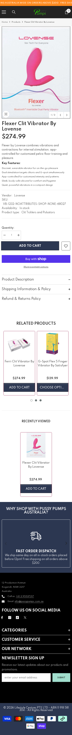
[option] (36, 72)
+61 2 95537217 (25, 596)
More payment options (36, 267)
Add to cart (31, 245)
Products (16, 22)
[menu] (4, 12)
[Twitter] (25, 617)
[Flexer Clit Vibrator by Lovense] (36, 444)
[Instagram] (9, 617)
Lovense (19, 195)
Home (5, 22)
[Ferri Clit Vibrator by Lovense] (19, 343)
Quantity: (8, 228)
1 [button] (31, 400)
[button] (60, 115)
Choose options (54, 387)
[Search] (14, 12)
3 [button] (40, 400)
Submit (61, 677)
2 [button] (36, 400)
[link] (66, 246)
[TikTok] (17, 617)
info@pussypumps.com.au (29, 601)
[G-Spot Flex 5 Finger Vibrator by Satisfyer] (52, 343)
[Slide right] (66, 543)
